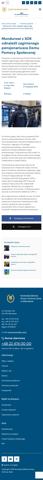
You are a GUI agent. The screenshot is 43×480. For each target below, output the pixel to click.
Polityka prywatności (10, 385)
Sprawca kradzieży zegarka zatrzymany (23, 270)
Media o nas (6, 371)
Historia (5, 366)
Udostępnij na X (24, 227)
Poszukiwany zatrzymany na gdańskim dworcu (23, 263)
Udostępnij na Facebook (23, 218)
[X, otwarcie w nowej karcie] (16, 459)
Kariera (4, 376)
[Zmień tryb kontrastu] (35, 2)
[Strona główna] (15, 9)
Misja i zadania (7, 361)
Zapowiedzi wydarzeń (10, 415)
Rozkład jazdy (7, 429)
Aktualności (6, 405)
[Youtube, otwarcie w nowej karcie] (10, 459)
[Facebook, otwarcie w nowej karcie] (4, 459)
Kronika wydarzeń (9, 410)
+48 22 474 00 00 (16, 343)
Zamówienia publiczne (11, 380)
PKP (3, 444)
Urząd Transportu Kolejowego (13, 439)
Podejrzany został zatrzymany (20, 246)
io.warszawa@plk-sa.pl (17, 332)
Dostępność (6, 390)
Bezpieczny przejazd (10, 434)
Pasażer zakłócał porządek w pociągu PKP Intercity (24, 255)
